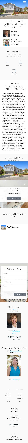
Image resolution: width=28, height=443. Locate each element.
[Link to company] (14, 435)
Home (8, 389)
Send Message (20, 294)
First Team (15, 310)
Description (8, 392)
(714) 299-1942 (16, 331)
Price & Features (20, 389)
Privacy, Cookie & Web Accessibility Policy (14, 439)
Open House (8, 395)
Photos (20, 392)
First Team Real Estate (15, 351)
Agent (8, 401)
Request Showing (14, 198)
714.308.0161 (16, 379)
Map (8, 398)
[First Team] (14, 425)
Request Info (19, 398)
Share (19, 401)
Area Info (19, 395)
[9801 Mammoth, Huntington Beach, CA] (14, 170)
